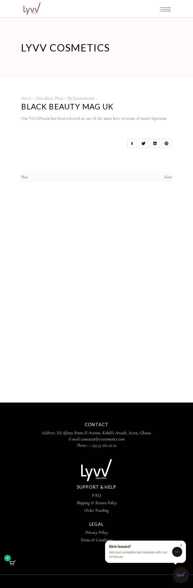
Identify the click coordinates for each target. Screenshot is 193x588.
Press (59, 98)
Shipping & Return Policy (96, 502)
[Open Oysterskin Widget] (181, 575)
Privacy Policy (96, 532)
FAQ (96, 495)
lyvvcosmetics (84, 98)
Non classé (44, 98)
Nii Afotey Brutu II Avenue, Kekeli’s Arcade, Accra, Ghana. (104, 432)
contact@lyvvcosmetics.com (103, 439)
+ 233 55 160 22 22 (103, 445)
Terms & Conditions (96, 540)
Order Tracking (96, 510)
